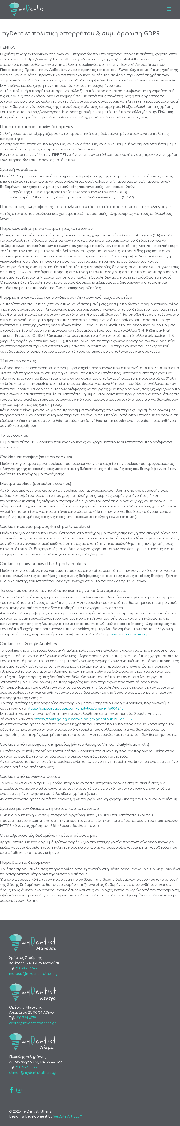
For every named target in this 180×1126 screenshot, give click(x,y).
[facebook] (11, 1090)
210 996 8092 (27, 1067)
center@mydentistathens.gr (32, 1023)
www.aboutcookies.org (129, 634)
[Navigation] (169, 9)
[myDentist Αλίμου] (90, 1042)
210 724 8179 (26, 1018)
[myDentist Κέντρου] (90, 992)
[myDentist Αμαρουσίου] (90, 943)
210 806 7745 (26, 968)
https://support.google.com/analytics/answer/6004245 (75, 709)
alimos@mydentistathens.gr (33, 1073)
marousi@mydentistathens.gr (34, 974)
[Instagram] (18, 1090)
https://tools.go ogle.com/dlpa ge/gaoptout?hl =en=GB (83, 719)
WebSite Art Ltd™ (67, 1116)
